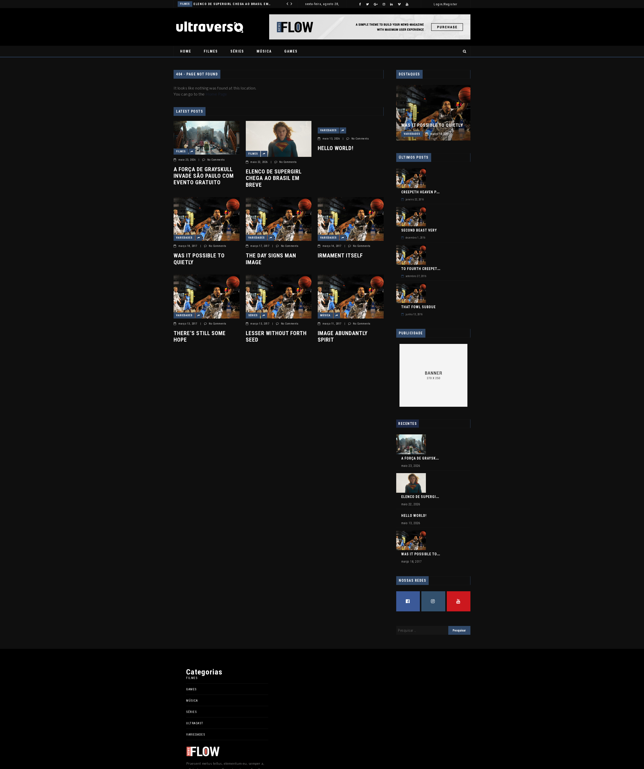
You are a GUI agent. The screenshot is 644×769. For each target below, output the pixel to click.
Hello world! (233, 4)
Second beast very (419, 230)
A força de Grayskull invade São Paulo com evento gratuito (204, 176)
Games (291, 51)
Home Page (216, 94)
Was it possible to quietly (199, 258)
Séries (237, 51)
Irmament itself (340, 255)
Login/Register (445, 4)
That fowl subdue (418, 307)
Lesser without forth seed (276, 336)
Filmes (211, 51)
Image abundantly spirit (343, 336)
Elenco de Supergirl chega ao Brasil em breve (274, 178)
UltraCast (195, 723)
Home (185, 51)
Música (264, 51)
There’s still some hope (200, 336)
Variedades (209, 4)
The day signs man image (271, 258)
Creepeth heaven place (423, 192)
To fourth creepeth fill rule (429, 269)
